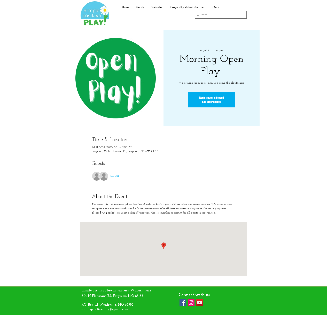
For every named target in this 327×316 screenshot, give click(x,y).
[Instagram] (191, 302)
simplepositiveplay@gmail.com (104, 309)
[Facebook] (183, 302)
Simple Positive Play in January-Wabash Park (116, 290)
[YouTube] (199, 302)
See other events (211, 101)
